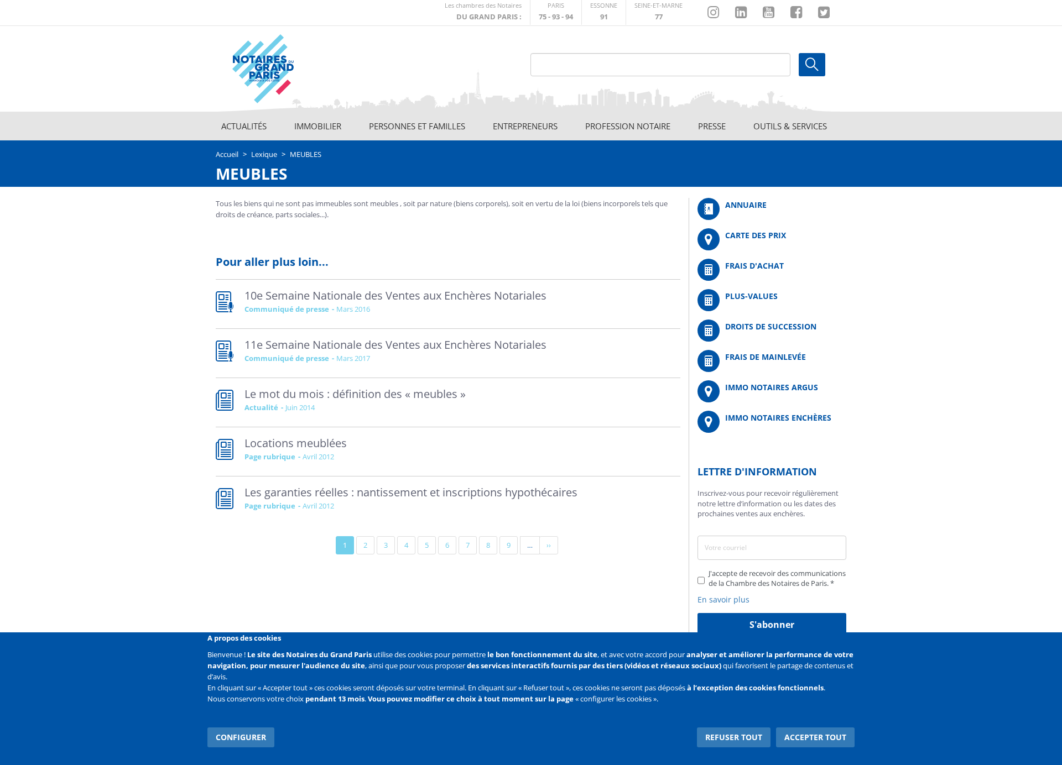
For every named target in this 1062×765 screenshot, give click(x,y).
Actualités (244, 126)
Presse (712, 126)
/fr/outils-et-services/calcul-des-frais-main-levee (771, 361)
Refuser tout (733, 737)
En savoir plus (723, 599)
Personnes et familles (417, 126)
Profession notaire (627, 126)
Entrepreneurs (525, 126)
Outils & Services (790, 126)
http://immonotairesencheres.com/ (771, 422)
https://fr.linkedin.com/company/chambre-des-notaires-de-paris (741, 13)
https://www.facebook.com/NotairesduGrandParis (796, 13)
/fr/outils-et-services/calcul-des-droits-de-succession (771, 330)
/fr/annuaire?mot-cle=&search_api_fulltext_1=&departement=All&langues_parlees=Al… (771, 209)
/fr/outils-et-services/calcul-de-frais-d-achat (771, 270)
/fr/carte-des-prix (771, 239)
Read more (448, 304)
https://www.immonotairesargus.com (771, 391)
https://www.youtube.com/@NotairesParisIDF (768, 13)
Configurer (241, 737)
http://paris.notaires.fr (555, 12)
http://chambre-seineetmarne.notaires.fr (658, 12)
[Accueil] (293, 69)
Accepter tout (815, 737)
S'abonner (771, 625)
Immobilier (317, 126)
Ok (812, 64)
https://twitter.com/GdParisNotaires (824, 13)
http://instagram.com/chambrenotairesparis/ (713, 13)
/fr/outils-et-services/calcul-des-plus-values (771, 300)
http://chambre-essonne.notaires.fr (604, 12)
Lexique (264, 154)
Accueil (227, 154)
